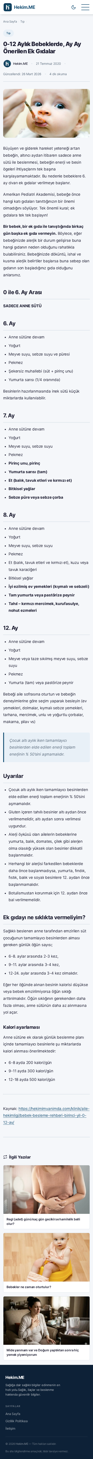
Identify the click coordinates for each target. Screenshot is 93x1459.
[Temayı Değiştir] (74, 7)
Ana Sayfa (10, 21)
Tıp (22, 21)
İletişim (10, 1428)
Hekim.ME (14, 1377)
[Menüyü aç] (85, 7)
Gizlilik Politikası (16, 1421)
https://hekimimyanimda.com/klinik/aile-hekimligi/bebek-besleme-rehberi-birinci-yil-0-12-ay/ (46, 1115)
